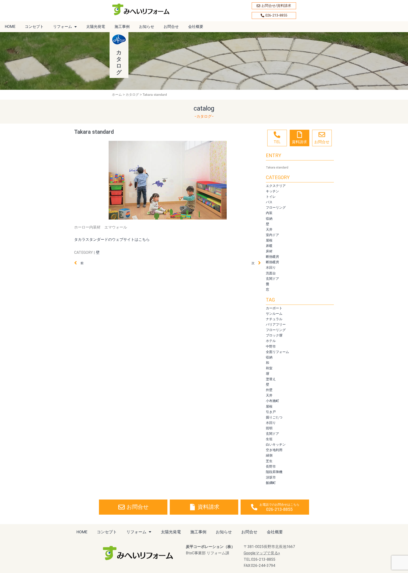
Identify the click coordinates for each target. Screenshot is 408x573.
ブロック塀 (274, 335)
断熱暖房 (272, 256)
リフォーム (62, 26)
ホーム (117, 94)
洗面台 (271, 273)
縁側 (269, 455)
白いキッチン (276, 444)
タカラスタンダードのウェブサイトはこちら (112, 239)
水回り (271, 267)
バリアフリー (276, 324)
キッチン (272, 191)
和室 (269, 368)
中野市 (271, 346)
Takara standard (277, 167)
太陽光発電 (95, 26)
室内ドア (272, 235)
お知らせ (146, 26)
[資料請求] (299, 134)
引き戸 (271, 412)
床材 (269, 251)
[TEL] (277, 134)
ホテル (271, 341)
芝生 (269, 461)
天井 (269, 229)
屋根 (269, 240)
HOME (10, 26)
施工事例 (122, 26)
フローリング (276, 207)
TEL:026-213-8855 (259, 559)
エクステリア (276, 186)
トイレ (271, 196)
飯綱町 (271, 483)
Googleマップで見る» (262, 553)
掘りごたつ (274, 417)
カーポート (274, 308)
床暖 (269, 246)
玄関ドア (272, 278)
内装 (269, 213)
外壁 (269, 390)
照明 (269, 428)
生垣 (269, 439)
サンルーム (274, 313)
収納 (269, 218)
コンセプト (34, 26)
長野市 (271, 466)
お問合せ (171, 26)
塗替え (271, 379)
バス (269, 202)
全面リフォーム (277, 352)
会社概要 (195, 26)
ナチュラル (274, 319)
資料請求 (299, 142)
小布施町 (272, 401)
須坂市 (271, 477)
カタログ (132, 94)
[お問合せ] (322, 134)
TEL (277, 142)
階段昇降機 (274, 472)
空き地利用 (274, 450)
